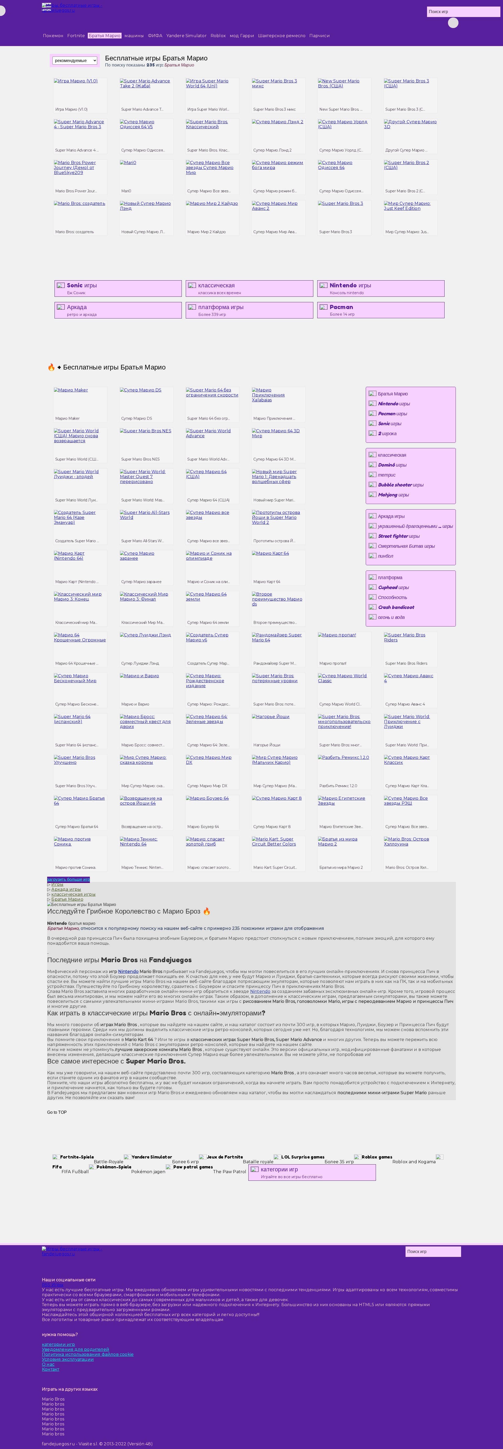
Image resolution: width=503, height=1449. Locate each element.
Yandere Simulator (186, 35)
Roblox (218, 35)
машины (134, 35)
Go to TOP (57, 1112)
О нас (48, 1364)
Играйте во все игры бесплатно (291, 1172)
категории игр (58, 1344)
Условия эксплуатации (68, 1359)
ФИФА (155, 35)
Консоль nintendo (350, 288)
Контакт (50, 1369)
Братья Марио (105, 35)
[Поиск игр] (453, 23)
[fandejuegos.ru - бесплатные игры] (89, 1256)
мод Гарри (242, 35)
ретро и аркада (82, 310)
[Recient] (380, 23)
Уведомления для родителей (75, 1349)
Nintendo (128, 971)
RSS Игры (53, 1284)
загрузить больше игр (68, 879)
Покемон (53, 35)
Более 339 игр (221, 310)
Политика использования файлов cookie (88, 1354)
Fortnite (76, 35)
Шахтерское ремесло (282, 35)
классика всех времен (219, 288)
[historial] (340, 23)
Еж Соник (82, 288)
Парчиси (319, 35)
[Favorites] (367, 23)
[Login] (353, 23)
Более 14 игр (342, 310)
